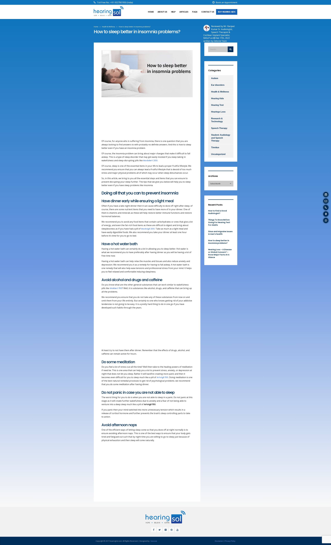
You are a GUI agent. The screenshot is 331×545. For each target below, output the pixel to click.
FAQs (194, 11)
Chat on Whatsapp (321, 220)
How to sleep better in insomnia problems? (218, 241)
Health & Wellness (220, 92)
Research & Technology (217, 120)
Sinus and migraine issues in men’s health (220, 232)
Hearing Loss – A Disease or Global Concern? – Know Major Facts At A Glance (220, 253)
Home (96, 27)
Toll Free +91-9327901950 (317, 207)
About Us (162, 11)
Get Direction (323, 214)
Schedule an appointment (317, 194)
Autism (214, 78)
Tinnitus (215, 147)
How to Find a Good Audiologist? (217, 212)
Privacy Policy (230, 541)
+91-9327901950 (118, 2)
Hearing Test (217, 105)
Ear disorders (217, 85)
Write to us (324, 201)
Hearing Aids (217, 98)
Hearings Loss (218, 112)
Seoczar (154, 541)
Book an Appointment (226, 2)
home (150, 11)
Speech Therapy (219, 128)
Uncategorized (218, 154)
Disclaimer (219, 541)
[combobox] (220, 183)
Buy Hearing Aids (226, 11)
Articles (183, 11)
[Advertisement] (147, 120)
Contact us (207, 11)
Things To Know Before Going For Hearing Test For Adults (219, 222)
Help (173, 11)
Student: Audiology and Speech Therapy (220, 138)
